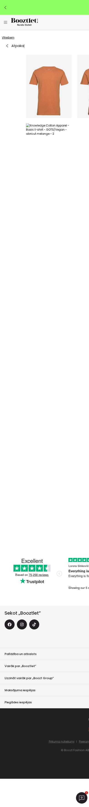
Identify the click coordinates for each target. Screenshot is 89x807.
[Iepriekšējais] (5, 8)
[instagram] (22, 624)
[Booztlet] (24, 22)
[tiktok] (34, 624)
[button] (49, 86)
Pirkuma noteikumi (61, 741)
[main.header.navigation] (5, 22)
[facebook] (10, 624)
